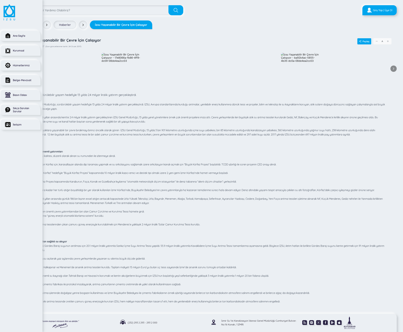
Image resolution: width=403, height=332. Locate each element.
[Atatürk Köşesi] (54, 323)
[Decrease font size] (377, 41)
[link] (349, 322)
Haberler (65, 25)
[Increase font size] (388, 41)
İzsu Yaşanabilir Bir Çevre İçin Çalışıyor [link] (121, 25)
